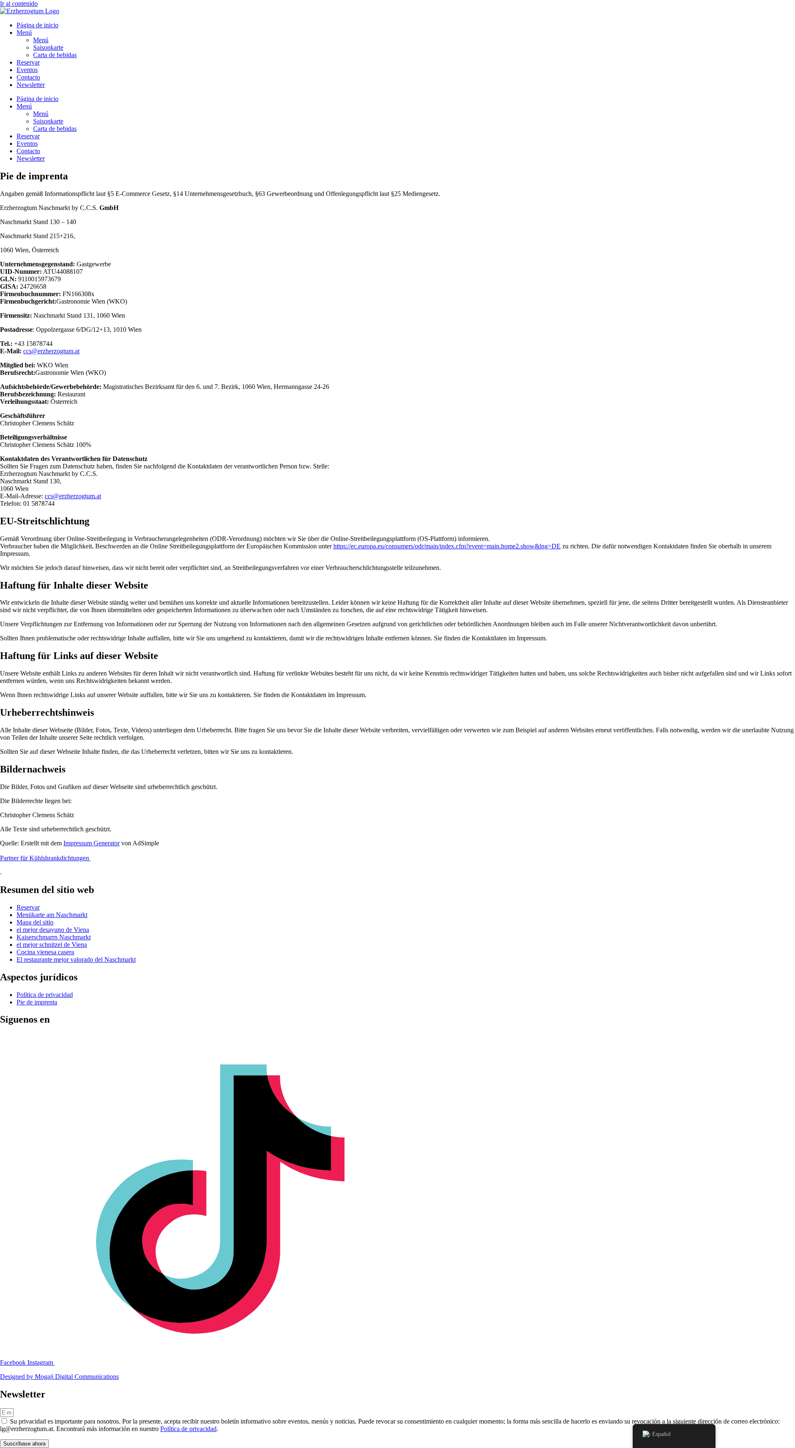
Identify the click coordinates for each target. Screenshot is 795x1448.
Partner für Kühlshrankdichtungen (45, 858)
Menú (24, 32)
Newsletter (31, 84)
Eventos (27, 69)
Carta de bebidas (55, 54)
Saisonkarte (48, 47)
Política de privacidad (188, 1428)
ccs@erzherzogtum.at (51, 351)
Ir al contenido (19, 3)
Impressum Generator (91, 843)
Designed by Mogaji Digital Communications (59, 1376)
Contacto (28, 77)
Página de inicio (37, 25)
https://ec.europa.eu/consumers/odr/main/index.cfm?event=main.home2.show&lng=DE (447, 546)
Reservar (28, 62)
